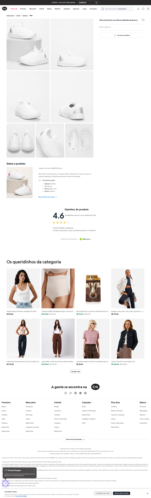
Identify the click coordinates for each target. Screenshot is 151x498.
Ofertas (13, 9)
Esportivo (76, 9)
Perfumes (143, 406)
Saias (3, 419)
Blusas (4, 406)
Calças (4, 411)
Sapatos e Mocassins (89, 411)
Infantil (41, 9)
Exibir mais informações (74, 439)
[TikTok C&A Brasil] (70, 393)
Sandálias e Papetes (88, 419)
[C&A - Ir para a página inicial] (4, 9)
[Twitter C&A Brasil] (80, 393)
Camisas (28, 411)
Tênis (83, 423)
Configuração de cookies (103, 493)
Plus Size (115, 402)
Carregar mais (75, 371)
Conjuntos (57, 411)
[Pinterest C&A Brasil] (75, 393)
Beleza (49, 9)
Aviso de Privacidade (21, 496)
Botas (84, 406)
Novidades (93, 9)
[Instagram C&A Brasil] (65, 393)
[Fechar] (147, 493)
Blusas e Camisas (117, 411)
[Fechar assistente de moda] (34, 470)
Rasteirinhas (86, 415)
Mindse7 (57, 9)
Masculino (32, 9)
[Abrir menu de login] (138, 9)
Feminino (23, 9)
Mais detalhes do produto (47, 197)
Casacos (4, 423)
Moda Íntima (6, 431)
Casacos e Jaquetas (117, 415)
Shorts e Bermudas (60, 419)
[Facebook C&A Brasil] (85, 393)
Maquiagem (143, 411)
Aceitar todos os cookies (121, 493)
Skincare (142, 415)
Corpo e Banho (144, 419)
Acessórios (143, 423)
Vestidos (4, 415)
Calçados (67, 9)
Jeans (85, 9)
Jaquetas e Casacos (32, 427)
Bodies (56, 406)
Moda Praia (5, 427)
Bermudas (29, 415)
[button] (117, 8)
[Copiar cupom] (96, 2)
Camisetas (29, 406)
